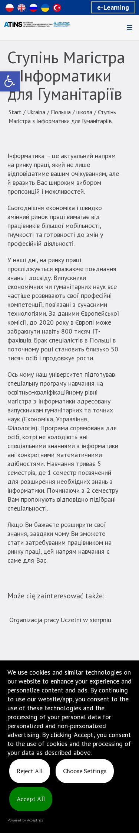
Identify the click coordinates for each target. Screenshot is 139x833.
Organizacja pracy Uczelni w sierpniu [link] (60, 620)
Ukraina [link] (36, 112)
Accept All (31, 799)
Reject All (30, 771)
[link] (10, 81)
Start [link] (15, 112)
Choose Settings (84, 771)
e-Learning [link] (113, 7)
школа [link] (84, 112)
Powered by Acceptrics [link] (25, 820)
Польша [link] (61, 112)
